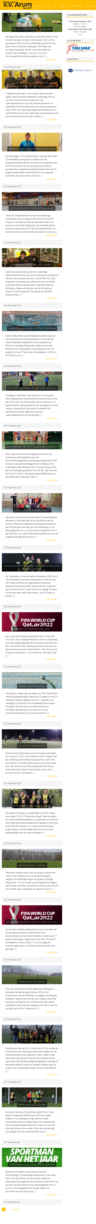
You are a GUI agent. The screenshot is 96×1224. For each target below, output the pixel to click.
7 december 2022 (13, 1142)
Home (27, 6)
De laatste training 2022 (32, 746)
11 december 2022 (14, 1082)
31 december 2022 (14, 67)
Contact (90, 6)
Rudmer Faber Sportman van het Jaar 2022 (32, 149)
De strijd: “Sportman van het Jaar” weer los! (32, 388)
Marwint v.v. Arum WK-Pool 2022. (32, 629)
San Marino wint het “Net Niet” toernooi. (32, 86)
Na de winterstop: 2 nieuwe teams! (32, 806)
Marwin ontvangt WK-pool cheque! (32, 264)
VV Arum (37, 6)
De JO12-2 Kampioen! (32, 1041)
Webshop (63, 6)
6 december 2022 (13, 1202)
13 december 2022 (14, 843)
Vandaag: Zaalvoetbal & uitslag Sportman (32, 328)
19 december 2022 (14, 666)
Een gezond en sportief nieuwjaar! (32, 29)
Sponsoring (77, 6)
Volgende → (16, 1209)
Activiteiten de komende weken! (32, 510)
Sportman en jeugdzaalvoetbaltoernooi (32, 1164)
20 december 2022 (14, 547)
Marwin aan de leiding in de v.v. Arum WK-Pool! (32, 922)
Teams (47, 6)
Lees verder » (52, 59)
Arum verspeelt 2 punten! (32, 865)
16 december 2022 (14, 783)
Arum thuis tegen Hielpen (32, 1104)
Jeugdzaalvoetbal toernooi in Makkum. (32, 208)
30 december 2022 (14, 127)
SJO (54, 6)
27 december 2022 (14, 426)
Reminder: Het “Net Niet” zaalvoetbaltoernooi (32, 447)
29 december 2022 (14, 366)
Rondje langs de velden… (32, 686)
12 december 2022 (14, 900)
